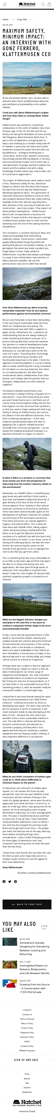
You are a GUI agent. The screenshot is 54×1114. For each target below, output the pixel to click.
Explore (27, 1087)
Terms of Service (27, 1019)
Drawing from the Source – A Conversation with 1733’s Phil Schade (35, 988)
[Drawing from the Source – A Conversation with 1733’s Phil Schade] (10, 983)
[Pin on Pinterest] (15, 881)
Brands (27, 1078)
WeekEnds (27, 1092)
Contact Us (27, 1014)
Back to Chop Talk (29, 904)
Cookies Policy (27, 1046)
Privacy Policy (27, 1028)
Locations (27, 1010)
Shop (27, 1074)
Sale (27, 1083)
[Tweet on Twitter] (9, 881)
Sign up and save (26, 1060)
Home (5, 19)
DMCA (27, 1041)
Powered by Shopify (27, 1111)
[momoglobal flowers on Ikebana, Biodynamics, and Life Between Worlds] (10, 965)
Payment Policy (27, 1037)
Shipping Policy (27, 1032)
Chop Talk (22, 19)
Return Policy (27, 1023)
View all (44, 927)
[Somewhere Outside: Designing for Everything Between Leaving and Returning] (10, 942)
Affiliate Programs (27, 1050)
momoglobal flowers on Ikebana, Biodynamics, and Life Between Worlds (34, 969)
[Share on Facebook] (4, 881)
